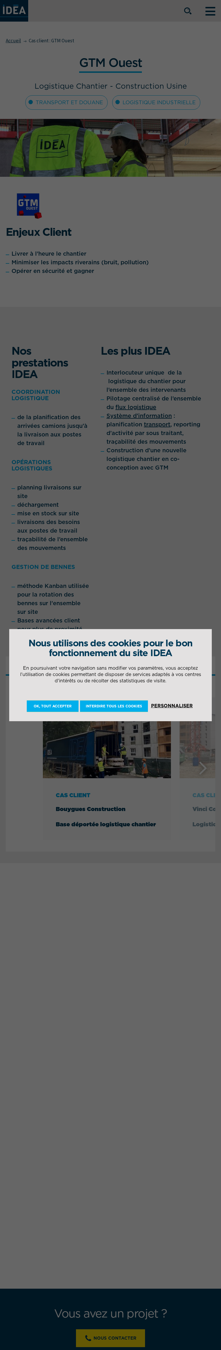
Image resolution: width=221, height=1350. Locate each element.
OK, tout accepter (53, 706)
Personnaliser (172, 705)
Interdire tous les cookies (114, 706)
